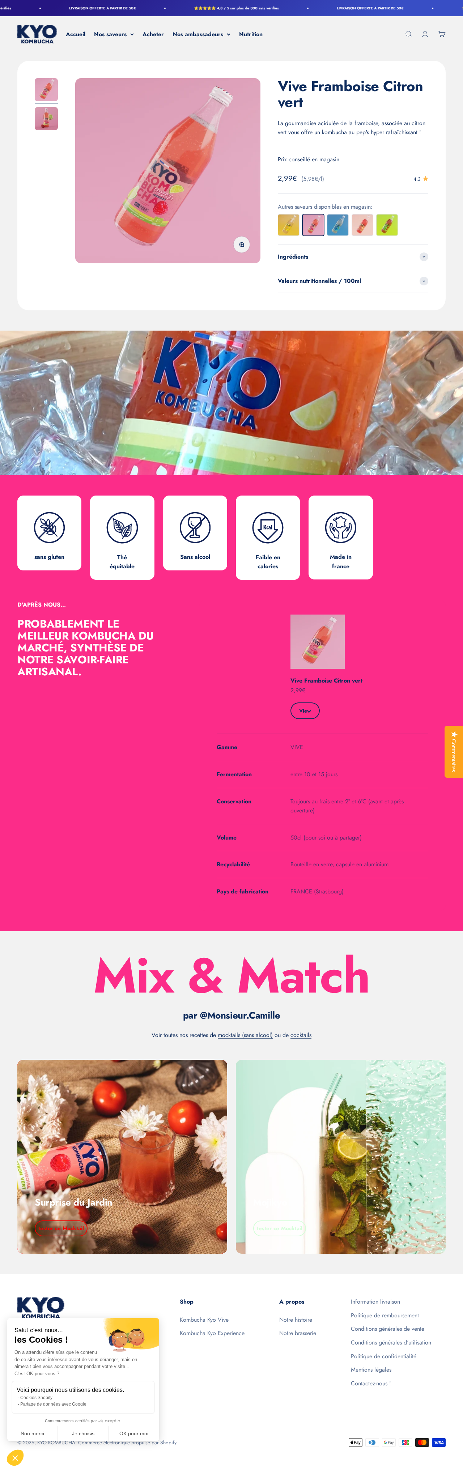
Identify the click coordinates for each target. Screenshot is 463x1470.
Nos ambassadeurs (198, 34)
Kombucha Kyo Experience (212, 1333)
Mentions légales (371, 1369)
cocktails (300, 1035)
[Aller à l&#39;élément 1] (46, 90)
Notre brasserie (297, 1333)
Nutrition (251, 34)
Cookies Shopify (36, 1397)
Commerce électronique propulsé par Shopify (127, 1442)
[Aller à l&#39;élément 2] (46, 119)
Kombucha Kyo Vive (204, 1320)
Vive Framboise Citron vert (326, 680)
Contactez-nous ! (371, 1383)
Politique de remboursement (385, 1315)
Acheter (153, 34)
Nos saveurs (110, 34)
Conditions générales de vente (387, 1329)
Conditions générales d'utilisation (391, 1342)
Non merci (32, 1433)
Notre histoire (295, 1320)
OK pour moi (133, 1433)
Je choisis (83, 1433)
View (305, 710)
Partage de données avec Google (53, 1404)
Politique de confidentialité (383, 1356)
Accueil (75, 34)
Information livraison (375, 1301)
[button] (15, 1457)
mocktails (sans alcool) (245, 1035)
